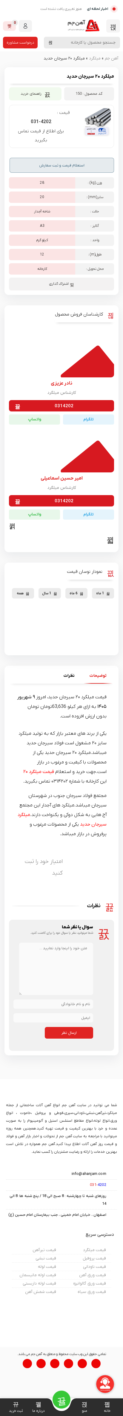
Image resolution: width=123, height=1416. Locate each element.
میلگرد (95, 58)
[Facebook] (41, 1363)
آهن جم (111, 58)
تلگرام (88, 419)
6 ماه (74, 593)
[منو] (84, 1404)
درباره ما (38, 1411)
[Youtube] (54, 1363)
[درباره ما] (38, 1404)
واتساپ (34, 419)
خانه (107, 1411)
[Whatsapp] (82, 1363)
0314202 (64, 406)
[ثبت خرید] (16, 1404)
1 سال (46, 593)
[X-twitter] (68, 1363)
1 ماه (100, 593)
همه (20, 593)
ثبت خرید (16, 1411)
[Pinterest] (27, 1363)
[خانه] (107, 1404)
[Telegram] (96, 1363)
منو (84, 1411)
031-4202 (41, 122)
